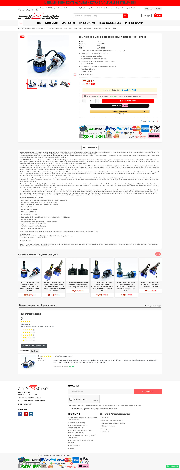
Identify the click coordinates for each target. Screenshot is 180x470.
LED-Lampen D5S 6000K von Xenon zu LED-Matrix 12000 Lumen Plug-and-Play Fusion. (78, 285)
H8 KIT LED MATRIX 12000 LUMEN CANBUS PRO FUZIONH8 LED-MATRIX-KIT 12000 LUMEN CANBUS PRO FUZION (29, 287)
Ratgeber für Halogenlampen (87, 8)
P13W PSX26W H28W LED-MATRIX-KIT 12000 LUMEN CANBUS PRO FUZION (150, 285)
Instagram (31, 414)
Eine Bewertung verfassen (35, 346)
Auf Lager (82, 46)
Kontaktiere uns (74, 445)
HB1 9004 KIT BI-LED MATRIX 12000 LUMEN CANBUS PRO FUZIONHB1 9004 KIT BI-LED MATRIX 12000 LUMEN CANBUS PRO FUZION (54, 287)
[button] (119, 112)
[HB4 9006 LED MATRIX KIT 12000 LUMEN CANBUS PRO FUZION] (28, 362)
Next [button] (159, 254)
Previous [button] (156, 254)
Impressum (105, 432)
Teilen (144, 121)
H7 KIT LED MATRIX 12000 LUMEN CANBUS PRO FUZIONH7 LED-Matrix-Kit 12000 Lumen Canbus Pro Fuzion (126, 287)
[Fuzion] (39, 15)
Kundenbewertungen (32, 8)
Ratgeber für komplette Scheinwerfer (128, 8)
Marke (81, 42)
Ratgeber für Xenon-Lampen (67, 8)
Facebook (20, 414)
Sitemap (72, 448)
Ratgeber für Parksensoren (106, 8)
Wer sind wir (105, 417)
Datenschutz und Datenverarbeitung (113, 423)
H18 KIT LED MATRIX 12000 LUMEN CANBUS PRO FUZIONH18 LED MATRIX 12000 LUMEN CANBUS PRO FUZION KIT (102, 287)
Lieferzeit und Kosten (108, 426)
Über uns (21, 8)
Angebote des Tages (24, 10)
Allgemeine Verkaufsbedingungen (112, 420)
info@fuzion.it (36, 404)
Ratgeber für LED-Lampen (48, 8)
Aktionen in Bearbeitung (77, 422)
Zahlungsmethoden (107, 429)
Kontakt (35, 10)
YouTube (26, 414)
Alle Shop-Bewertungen (152, 306)
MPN (80, 48)
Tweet (153, 121)
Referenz (82, 44)
